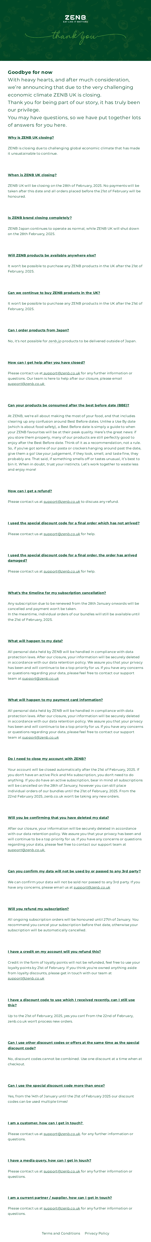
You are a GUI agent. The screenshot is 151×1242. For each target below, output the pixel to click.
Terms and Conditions (61, 1233)
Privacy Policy (97, 1233)
